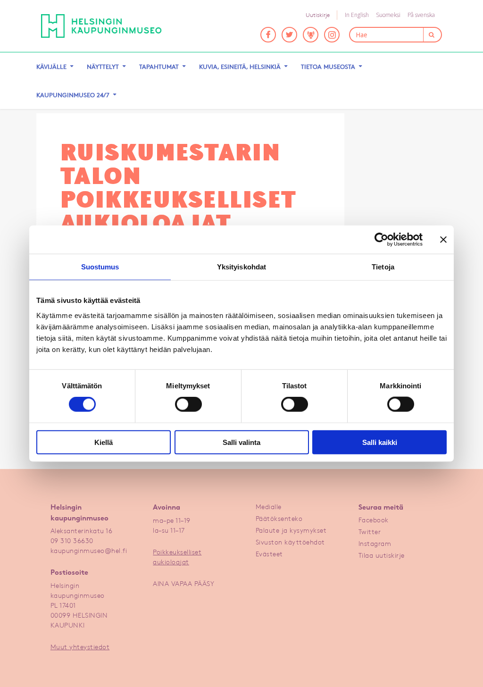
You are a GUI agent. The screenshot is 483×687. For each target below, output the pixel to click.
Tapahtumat (159, 66)
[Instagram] (332, 34)
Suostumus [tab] (100, 267)
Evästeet (269, 554)
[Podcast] (310, 34)
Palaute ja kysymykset (291, 530)
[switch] (188, 404)
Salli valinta (241, 442)
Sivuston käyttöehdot (290, 542)
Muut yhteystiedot (80, 647)
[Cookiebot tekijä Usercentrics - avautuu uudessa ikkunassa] (381, 240)
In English (357, 15)
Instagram (374, 543)
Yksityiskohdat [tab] (241, 267)
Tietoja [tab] (383, 267)
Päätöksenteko (279, 518)
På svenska (421, 15)
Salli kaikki (379, 442)
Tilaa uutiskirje (381, 555)
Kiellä (103, 442)
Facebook (373, 520)
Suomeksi (388, 15)
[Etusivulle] (101, 26)
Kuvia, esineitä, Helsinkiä (240, 66)
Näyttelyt (103, 66)
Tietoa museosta (328, 66)
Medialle (269, 507)
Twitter (369, 532)
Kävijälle (51, 66)
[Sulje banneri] (443, 239)
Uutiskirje (318, 14)
